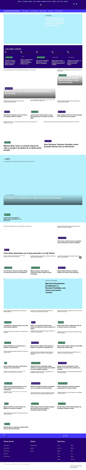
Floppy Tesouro (62, 363)
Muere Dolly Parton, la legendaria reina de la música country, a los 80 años (69, 326)
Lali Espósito (8, 322)
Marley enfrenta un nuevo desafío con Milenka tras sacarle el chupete (14, 407)
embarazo (50, 11)
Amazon (43, 1)
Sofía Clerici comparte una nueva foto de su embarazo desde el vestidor (15, 115)
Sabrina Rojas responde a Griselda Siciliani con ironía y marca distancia (68, 271)
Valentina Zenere (35, 363)
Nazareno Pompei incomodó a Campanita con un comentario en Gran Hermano (43, 387)
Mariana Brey (7, 142)
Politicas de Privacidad (15, 464)
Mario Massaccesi (41, 57)
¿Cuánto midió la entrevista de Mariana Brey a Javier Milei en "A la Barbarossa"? (12, 219)
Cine (61, 1)
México (32, 451)
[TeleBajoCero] (23, 435)
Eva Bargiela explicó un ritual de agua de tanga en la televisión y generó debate (54, 21)
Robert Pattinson (62, 383)
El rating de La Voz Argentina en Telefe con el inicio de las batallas (33, 198)
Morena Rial (8, 342)
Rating (39, 1)
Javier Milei (7, 214)
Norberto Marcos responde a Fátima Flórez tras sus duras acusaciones (16, 428)
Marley (6, 403)
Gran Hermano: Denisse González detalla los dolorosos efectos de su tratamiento (15, 271)
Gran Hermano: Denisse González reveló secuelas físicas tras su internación (61, 145)
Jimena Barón (34, 11)
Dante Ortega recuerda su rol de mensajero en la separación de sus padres (69, 115)
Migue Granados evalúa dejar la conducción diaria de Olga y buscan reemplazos (41, 272)
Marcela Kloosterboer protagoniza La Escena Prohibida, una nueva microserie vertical (55, 288)
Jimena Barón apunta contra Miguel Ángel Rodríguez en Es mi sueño (28, 92)
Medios (30, 1)
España (32, 448)
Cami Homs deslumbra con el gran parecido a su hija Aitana (29, 253)
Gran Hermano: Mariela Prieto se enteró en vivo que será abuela (69, 80)
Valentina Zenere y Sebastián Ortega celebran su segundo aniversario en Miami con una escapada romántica (43, 367)
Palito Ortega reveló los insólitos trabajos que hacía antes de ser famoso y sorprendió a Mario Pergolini (42, 408)
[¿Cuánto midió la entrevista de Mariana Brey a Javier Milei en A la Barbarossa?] (13, 211)
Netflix (49, 1)
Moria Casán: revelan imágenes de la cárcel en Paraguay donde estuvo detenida (58, 62)
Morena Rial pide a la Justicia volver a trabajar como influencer (14, 346)
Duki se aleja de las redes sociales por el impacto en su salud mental (15, 367)
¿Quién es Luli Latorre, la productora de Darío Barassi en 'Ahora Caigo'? (74, 62)
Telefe (22, 56)
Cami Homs (7, 249)
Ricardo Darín (34, 342)
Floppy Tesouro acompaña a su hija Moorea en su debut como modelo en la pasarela (68, 367)
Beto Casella (61, 342)
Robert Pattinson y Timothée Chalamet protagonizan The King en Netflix (68, 387)
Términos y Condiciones (7, 464)
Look (34, 1)
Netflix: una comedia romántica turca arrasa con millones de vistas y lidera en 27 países (43, 327)
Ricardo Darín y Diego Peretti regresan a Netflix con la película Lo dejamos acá (42, 346)
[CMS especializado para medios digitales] (73, 466)
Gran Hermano (59, 11)
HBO (58, 1)
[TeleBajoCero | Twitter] (77, 4)
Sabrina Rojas (61, 267)
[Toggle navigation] (4, 7)
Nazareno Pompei (35, 383)
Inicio (19, 1)
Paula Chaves (25, 11)
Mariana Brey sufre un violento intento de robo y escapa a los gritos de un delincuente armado (22, 147)
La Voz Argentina (9, 195)
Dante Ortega (42, 11)
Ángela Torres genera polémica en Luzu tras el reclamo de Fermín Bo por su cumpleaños (15, 388)
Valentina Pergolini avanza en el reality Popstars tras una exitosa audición (10, 62)
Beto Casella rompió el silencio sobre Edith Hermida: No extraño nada (69, 346)
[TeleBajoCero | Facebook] (74, 4)
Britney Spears (9, 57)
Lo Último (24, 1)
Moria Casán (55, 57)
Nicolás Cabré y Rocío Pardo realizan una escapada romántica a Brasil (69, 407)
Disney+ (54, 1)
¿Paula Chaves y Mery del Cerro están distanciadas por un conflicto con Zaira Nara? (42, 116)
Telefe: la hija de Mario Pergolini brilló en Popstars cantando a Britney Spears (27, 62)
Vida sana (73, 459)
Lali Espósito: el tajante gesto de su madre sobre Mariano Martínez (16, 326)
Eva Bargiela (48, 15)
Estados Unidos (34, 445)
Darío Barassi (71, 57)
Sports (66, 1)
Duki (6, 363)
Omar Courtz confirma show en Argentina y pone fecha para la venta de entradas (69, 242)
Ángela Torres (8, 383)
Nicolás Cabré (61, 403)
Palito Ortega (34, 403)
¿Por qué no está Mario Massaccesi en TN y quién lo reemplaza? (42, 62)
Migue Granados (35, 267)
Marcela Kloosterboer (51, 280)
